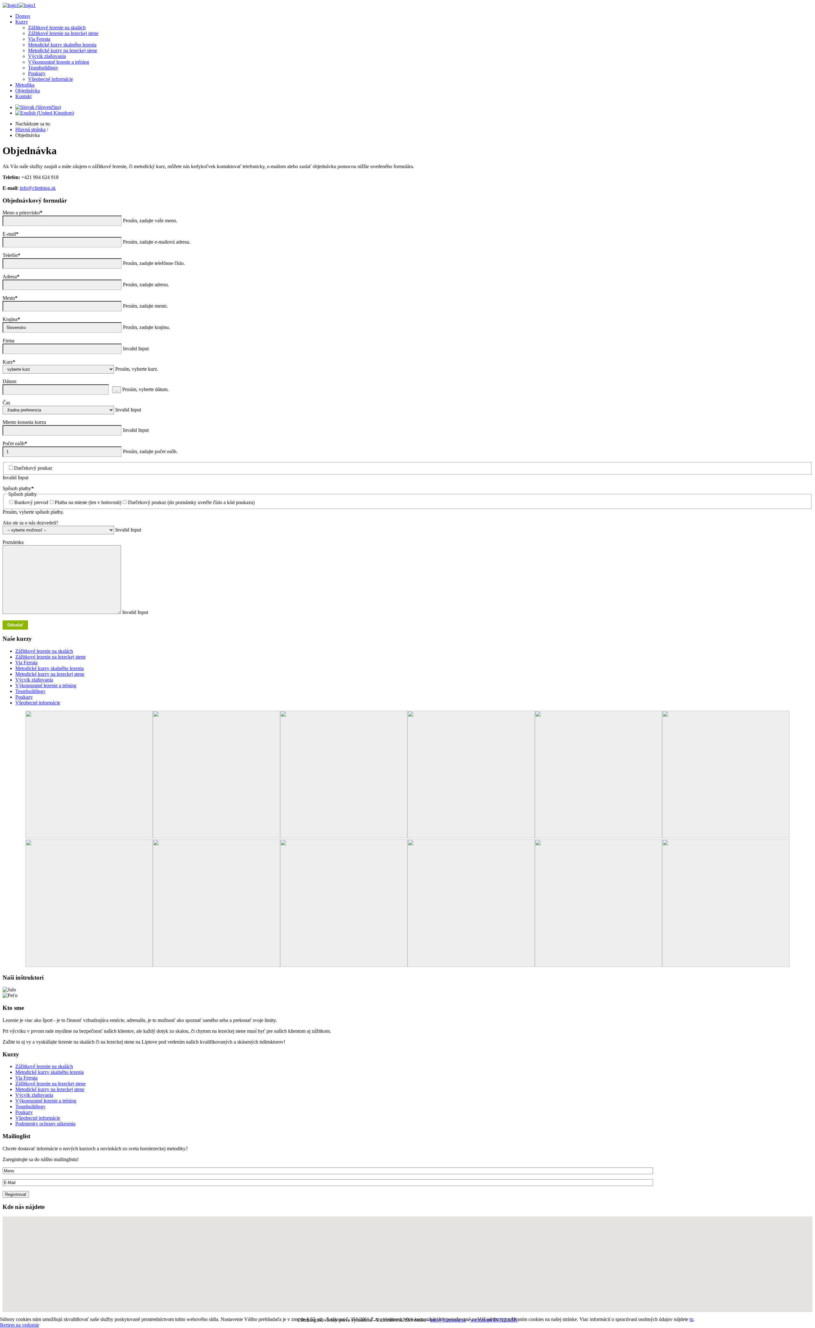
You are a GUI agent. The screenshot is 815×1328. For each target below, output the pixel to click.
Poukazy (37, 73)
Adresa (11, 276)
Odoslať (15, 625)
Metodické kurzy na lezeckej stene (62, 50)
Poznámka (13, 542)
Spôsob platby (18, 488)
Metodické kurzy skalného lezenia (62, 44)
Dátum (9, 381)
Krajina (11, 319)
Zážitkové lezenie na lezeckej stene (50, 657)
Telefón (11, 255)
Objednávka (27, 90)
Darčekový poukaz (33, 468)
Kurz (9, 362)
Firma (8, 340)
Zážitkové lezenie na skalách (44, 651)
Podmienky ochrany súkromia (45, 1123)
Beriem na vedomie (19, 1325)
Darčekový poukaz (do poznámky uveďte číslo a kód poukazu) (191, 502)
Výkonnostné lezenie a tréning (58, 62)
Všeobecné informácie (50, 79)
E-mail (10, 234)
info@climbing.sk (38, 188)
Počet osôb (15, 443)
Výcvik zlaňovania (47, 56)
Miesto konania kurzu (24, 422)
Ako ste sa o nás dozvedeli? (30, 522)
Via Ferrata (39, 39)
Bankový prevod (31, 502)
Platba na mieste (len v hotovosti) (88, 502)
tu (691, 1319)
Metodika (24, 85)
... (116, 389)
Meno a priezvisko (22, 212)
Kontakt (23, 96)
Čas (6, 402)
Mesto (10, 298)
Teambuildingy (43, 67)
